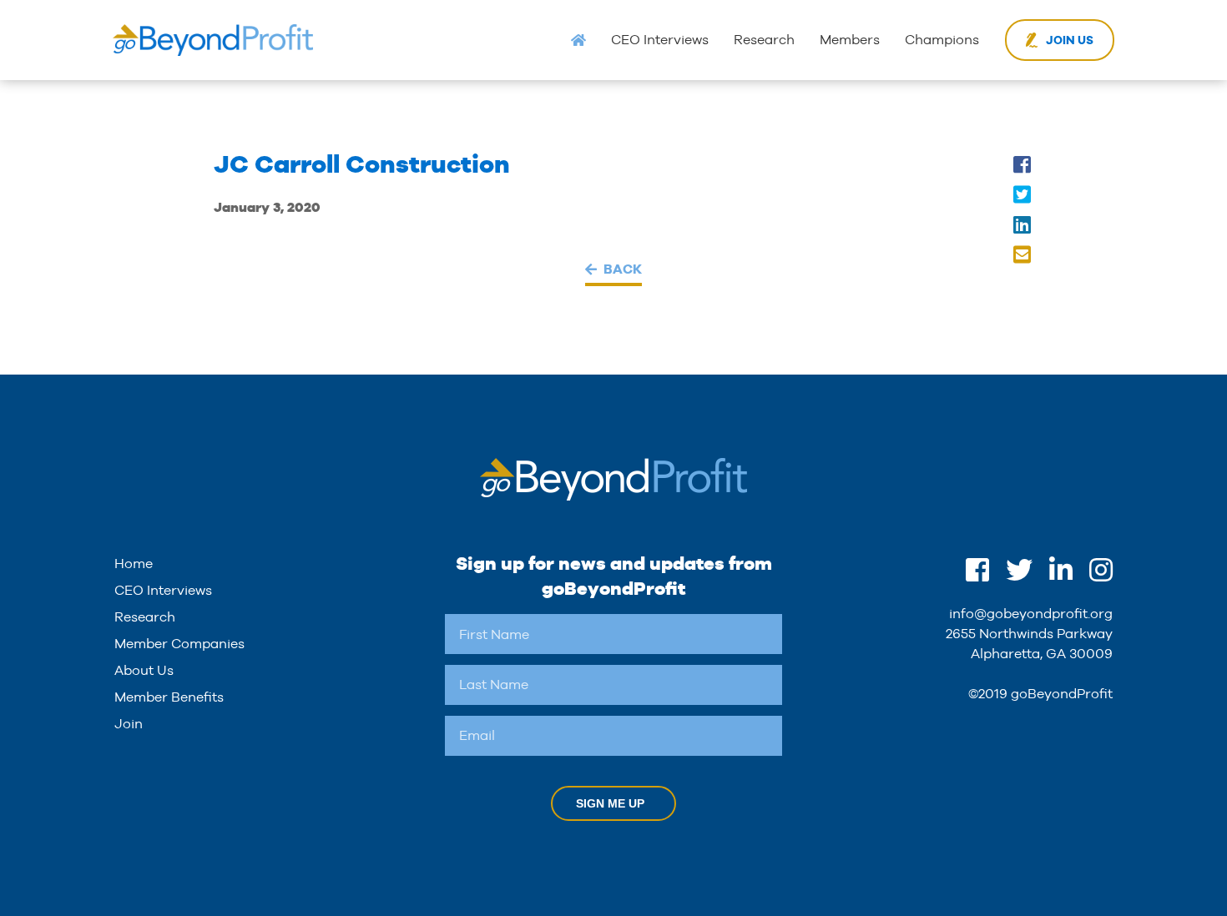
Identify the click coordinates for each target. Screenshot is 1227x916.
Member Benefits (169, 697)
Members (850, 40)
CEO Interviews (660, 40)
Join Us (1069, 40)
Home (133, 563)
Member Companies (179, 644)
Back (622, 269)
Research (764, 40)
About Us (144, 670)
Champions (942, 40)
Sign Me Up (610, 803)
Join (128, 724)
